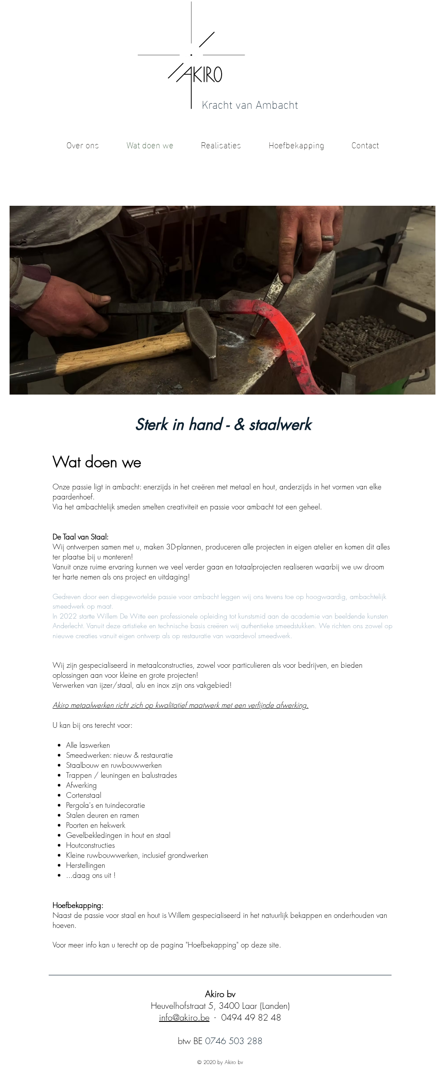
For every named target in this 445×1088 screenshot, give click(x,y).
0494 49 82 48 (251, 1017)
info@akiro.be (184, 1017)
